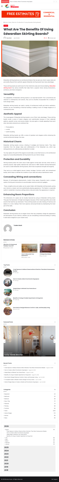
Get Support (54, 479)
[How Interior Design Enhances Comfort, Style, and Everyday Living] (8, 311)
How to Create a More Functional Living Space (26, 279)
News (5, 417)
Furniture (6, 408)
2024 (6, 450)
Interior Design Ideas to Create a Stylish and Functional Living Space (21, 382)
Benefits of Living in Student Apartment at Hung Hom (28, 298)
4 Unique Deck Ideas (45, 254)
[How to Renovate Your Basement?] (29, 248)
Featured (6, 403)
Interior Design (8, 413)
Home (6, 22)
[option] (29, 341)
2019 (6, 467)
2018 (6, 470)
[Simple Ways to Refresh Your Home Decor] (8, 292)
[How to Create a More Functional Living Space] (8, 282)
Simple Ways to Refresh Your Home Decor (20, 1)
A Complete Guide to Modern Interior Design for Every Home (19, 379)
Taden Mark (9, 38)
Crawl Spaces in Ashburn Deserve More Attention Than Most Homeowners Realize (24, 367)
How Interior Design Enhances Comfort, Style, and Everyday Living (31, 307)
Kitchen (6, 415)
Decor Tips (7, 401)
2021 (6, 460)
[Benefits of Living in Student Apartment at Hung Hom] (8, 301)
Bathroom (6, 396)
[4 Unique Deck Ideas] (47, 248)
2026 (6, 426)
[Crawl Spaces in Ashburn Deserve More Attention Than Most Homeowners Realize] (8, 273)
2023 (6, 454)
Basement (6, 394)
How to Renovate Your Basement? (28, 254)
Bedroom (6, 398)
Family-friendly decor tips (13, 355)
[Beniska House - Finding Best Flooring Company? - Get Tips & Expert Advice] (12, 6)
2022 (6, 457)
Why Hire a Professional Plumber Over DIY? (10, 245)
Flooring (6, 406)
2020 (6, 463)
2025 (6, 447)
